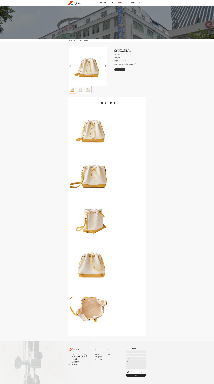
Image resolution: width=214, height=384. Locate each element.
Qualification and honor (99, 357)
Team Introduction (98, 356)
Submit (136, 375)
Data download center (112, 357)
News (126, 2)
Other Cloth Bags (87, 40)
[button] (105, 66)
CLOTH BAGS (80, 40)
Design (109, 354)
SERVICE (132, 2)
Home (69, 40)
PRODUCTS (120, 2)
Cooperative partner (98, 359)
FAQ (108, 356)
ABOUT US (112, 2)
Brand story (97, 354)
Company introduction (99, 353)
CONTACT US (139, 2)
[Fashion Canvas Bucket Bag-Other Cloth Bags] (74, 2)
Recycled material (103, 2)
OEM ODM (109, 353)
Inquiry (120, 69)
